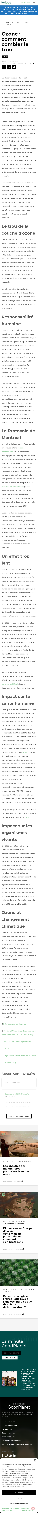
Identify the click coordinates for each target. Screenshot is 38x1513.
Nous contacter (8, 1433)
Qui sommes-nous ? (10, 1425)
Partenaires (7, 1429)
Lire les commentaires (19, 1116)
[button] (35, 1461)
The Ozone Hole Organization (17, 1042)
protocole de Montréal (12, 487)
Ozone (5, 56)
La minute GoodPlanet (11, 1440)
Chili (27, 817)
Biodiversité (9, 1161)
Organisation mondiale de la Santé (20, 1056)
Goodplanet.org (11, 1353)
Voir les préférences (19, 1504)
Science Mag (10, 1063)
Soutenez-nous (8, 1437)
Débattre (9, 1224)
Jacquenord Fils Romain (17, 1094)
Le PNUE (8, 1049)
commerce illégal (10, 684)
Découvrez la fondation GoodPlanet (17, 1444)
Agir (5, 1290)
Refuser (19, 1498)
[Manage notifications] (33, 1508)
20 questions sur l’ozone (14, 1024)
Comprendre (8, 22)
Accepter (19, 1492)
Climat (6, 1222)
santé (25, 752)
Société (7, 24)
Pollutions (22, 22)
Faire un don (24, 3)
